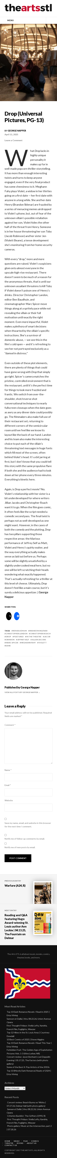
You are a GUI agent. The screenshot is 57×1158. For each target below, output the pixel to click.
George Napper (17, 130)
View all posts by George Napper (21, 692)
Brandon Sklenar (38, 631)
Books (20, 1143)
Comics (35, 1141)
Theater (9, 1143)
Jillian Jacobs (39, 639)
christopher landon (16, 633)
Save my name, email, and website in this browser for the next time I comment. (28, 825)
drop (8, 636)
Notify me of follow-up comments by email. (25, 838)
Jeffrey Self (23, 639)
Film (25, 1141)
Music (17, 1141)
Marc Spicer (12, 642)
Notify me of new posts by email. (20, 847)
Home (7, 1141)
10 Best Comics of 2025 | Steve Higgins (25, 1039)
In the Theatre (33, 636)
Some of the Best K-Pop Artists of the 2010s (28, 1067)
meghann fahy (28, 642)
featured (19, 636)
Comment (10, 725)
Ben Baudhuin (20, 631)
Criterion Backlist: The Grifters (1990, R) (26, 1116)
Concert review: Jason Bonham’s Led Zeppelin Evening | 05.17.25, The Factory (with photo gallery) (28, 1060)
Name (8, 770)
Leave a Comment (13, 140)
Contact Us (11, 1145)
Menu (10, 20)
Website (9, 800)
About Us (31, 1143)
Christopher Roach (40, 633)
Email (8, 785)
